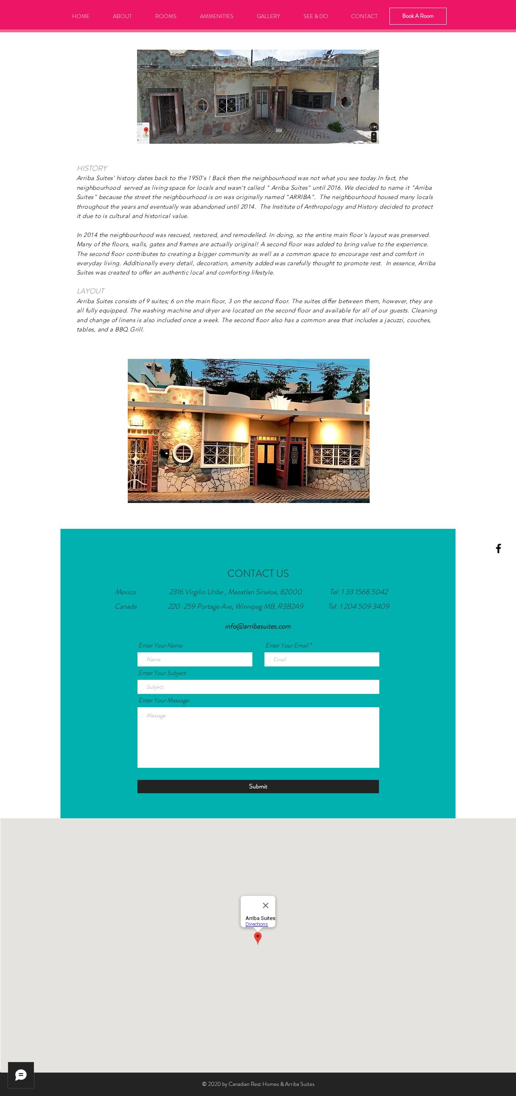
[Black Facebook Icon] (498, 548)
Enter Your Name (160, 645)
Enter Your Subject (162, 673)
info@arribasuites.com (258, 626)
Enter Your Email (286, 645)
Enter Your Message (163, 700)
